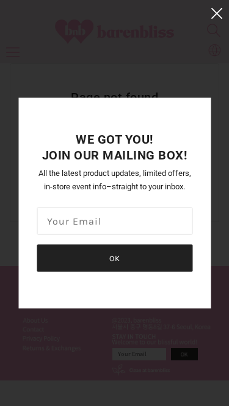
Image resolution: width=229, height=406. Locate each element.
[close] (217, 13)
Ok (114, 258)
